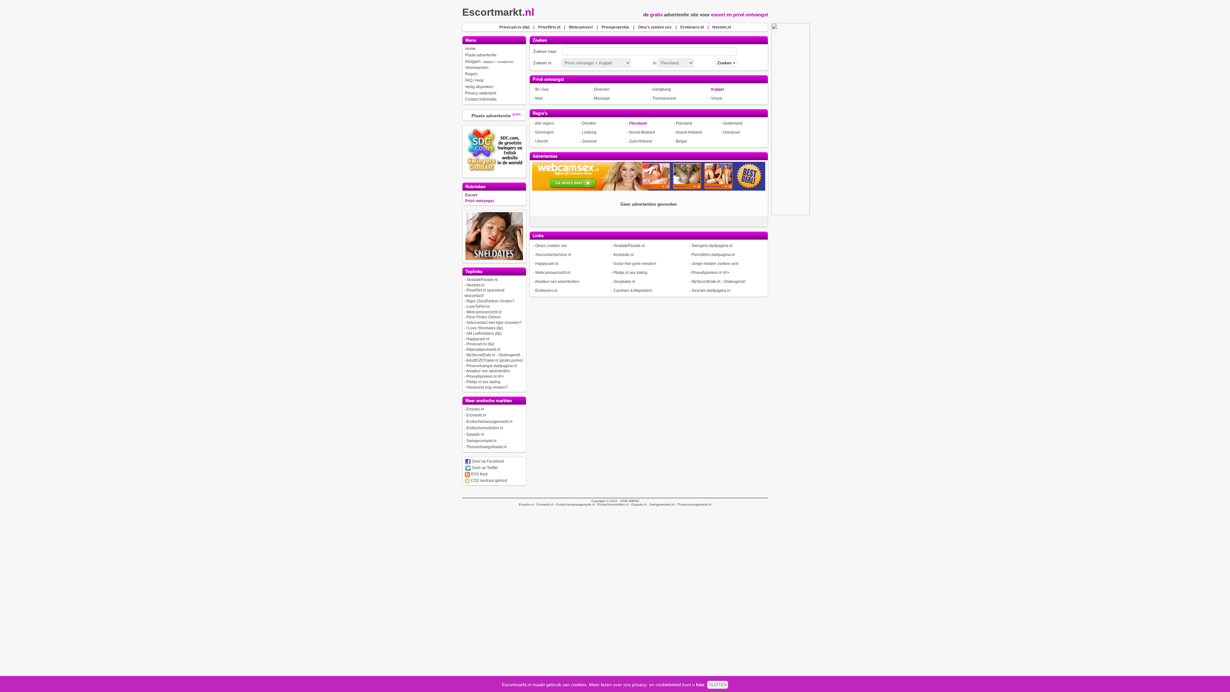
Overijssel (731, 132)
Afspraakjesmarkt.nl (483, 349)
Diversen (602, 89)
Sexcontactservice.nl (553, 254)
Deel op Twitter (484, 467)
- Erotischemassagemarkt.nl (574, 504)
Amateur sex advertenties (488, 371)
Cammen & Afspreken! (632, 290)
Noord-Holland (689, 132)
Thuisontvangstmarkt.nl (486, 447)
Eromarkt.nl (476, 415)
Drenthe (589, 123)
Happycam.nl (477, 339)
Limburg (589, 132)
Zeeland (589, 141)
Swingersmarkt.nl (481, 441)
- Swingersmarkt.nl (660, 504)
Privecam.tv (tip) (480, 344)
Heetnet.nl (475, 285)
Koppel (717, 89)
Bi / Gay (542, 89)
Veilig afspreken (479, 87)
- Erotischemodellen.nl (611, 504)
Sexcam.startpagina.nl (711, 290)
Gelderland (732, 123)
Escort (471, 195)
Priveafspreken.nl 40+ (485, 376)
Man (539, 98)
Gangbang (661, 89)
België (681, 141)
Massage (602, 98)
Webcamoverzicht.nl (484, 312)
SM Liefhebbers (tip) (484, 333)
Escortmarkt (498, 12)
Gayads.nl (475, 434)
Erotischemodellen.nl (484, 428)
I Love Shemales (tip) (484, 328)
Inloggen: (489, 61)
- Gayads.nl (637, 504)
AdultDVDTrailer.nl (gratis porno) (494, 360)
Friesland (684, 123)
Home (470, 48)
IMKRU (634, 501)
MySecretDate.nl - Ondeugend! (493, 355)
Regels (471, 74)
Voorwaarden (476, 67)
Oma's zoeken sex (551, 245)
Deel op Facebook (487, 461)
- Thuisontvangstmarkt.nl (692, 504)
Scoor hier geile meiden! (634, 263)
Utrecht (541, 141)
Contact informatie (481, 99)
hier (700, 684)
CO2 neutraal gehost (488, 480)
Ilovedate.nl (623, 254)
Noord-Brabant (642, 132)
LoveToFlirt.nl (478, 306)
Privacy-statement (480, 93)
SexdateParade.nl (482, 279)
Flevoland (638, 123)
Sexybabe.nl (624, 281)
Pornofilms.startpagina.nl (713, 254)
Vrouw (716, 98)
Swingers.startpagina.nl (712, 245)
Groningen (544, 132)
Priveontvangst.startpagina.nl (491, 366)
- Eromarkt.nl (543, 504)
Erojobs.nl (475, 409)
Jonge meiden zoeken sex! (715, 263)
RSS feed (479, 474)
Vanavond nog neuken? (487, 387)
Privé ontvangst (479, 201)
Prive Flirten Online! (483, 317)
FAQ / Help (474, 80)
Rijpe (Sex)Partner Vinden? (490, 301)
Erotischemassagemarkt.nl (489, 421)
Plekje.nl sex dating (483, 382)
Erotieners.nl (546, 290)
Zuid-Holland (640, 141)
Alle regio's (544, 123)
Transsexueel (664, 98)
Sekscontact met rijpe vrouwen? (494, 322)
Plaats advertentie (480, 55)
